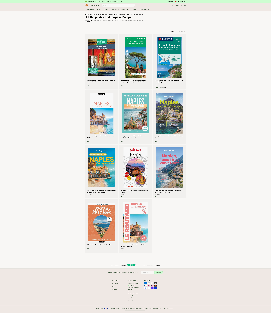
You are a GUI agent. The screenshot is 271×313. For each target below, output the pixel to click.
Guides (134, 9)
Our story (130, 289)
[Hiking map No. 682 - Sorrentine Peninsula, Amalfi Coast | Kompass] (169, 61)
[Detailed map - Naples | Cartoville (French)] (101, 225)
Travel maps (90, 9)
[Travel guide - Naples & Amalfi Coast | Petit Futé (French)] (135, 171)
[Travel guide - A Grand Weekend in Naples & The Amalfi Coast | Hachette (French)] (135, 117)
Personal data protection (167, 308)
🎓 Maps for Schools (132, 300)
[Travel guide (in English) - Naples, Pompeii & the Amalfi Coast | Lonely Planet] (169, 171)
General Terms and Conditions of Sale (152, 308)
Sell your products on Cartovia (135, 295)
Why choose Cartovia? (133, 283)
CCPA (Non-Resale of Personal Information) (135, 310)
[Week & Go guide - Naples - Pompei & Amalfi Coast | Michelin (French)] (101, 61)
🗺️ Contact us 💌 (132, 285)
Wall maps (115, 9)
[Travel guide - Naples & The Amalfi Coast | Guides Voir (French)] (101, 117)
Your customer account (133, 287)
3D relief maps (125, 9)
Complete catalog (132, 298)
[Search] (133, 5)
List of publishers (132, 297)
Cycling (106, 9)
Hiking (98, 9)
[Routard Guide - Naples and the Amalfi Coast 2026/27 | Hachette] (135, 226)
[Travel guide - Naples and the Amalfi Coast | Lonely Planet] (169, 117)
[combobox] (170, 1)
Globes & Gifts (144, 9)
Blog (129, 291)
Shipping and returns (133, 293)
